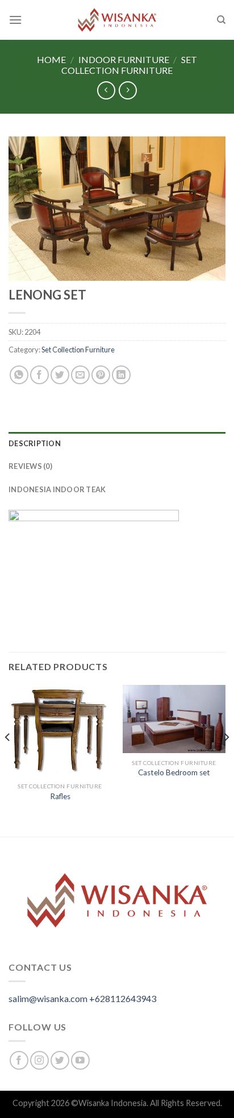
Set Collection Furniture (129, 65)
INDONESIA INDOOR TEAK (57, 489)
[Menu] (15, 20)
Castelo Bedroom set (174, 772)
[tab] (117, 443)
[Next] (226, 760)
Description (35, 443)
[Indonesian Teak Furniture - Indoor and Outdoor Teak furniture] (117, 20)
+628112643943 (122, 998)
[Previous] (8, 760)
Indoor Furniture (123, 59)
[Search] (221, 20)
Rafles (60, 796)
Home (51, 59)
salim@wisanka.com (48, 998)
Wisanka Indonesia (112, 1103)
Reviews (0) (30, 466)
